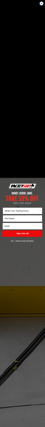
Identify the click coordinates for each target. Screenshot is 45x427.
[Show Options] (40, 211)
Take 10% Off (22, 233)
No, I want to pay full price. (22, 241)
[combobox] (22, 211)
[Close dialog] (41, 3)
